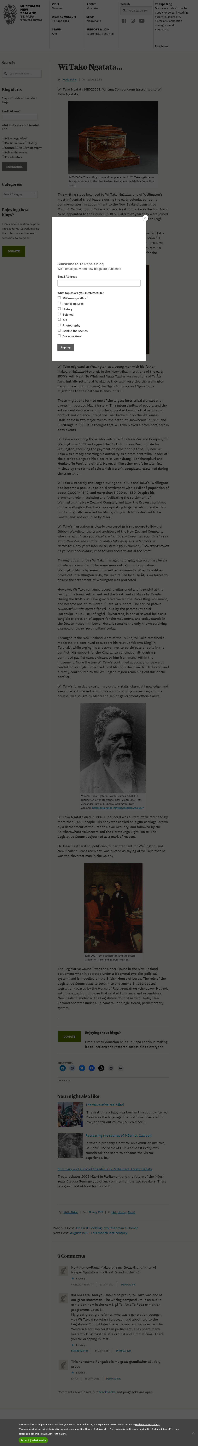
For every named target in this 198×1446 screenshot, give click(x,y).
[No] (193, 1433)
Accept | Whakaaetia (33, 1440)
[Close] (145, 218)
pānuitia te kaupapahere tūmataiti (48, 1433)
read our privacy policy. (147, 1424)
